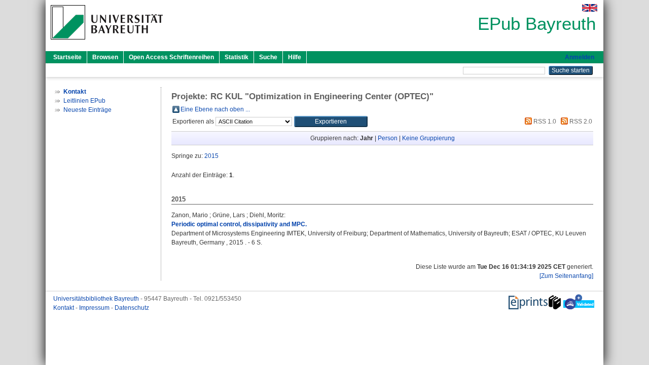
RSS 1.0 (544, 121)
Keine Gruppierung (428, 138)
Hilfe (294, 57)
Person (388, 138)
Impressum (95, 307)
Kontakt (64, 307)
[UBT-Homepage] (107, 42)
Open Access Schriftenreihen (171, 57)
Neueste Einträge (87, 109)
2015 (211, 155)
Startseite (67, 57)
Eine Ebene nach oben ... (215, 109)
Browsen (105, 57)
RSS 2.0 (580, 121)
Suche (268, 57)
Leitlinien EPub (84, 100)
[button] (331, 121)
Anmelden (579, 57)
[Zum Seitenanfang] (566, 275)
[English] (589, 8)
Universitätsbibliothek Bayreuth (96, 298)
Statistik (236, 57)
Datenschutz (132, 307)
